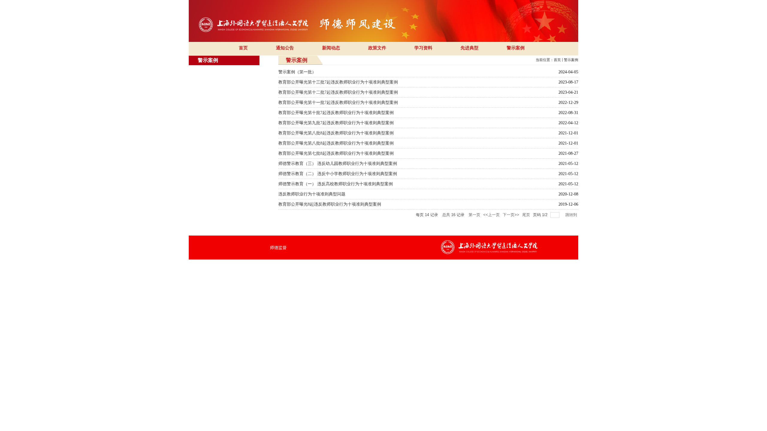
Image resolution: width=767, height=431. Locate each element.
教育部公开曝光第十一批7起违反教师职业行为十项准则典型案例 (338, 102)
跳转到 (571, 215)
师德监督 (278, 247)
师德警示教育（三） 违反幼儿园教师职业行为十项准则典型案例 (337, 163)
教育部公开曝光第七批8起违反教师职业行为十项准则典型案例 (336, 153)
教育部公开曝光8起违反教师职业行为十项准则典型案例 (329, 204)
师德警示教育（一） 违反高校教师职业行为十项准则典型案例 (335, 184)
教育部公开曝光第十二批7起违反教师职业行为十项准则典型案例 (338, 92)
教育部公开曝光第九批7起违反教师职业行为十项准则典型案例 (336, 123)
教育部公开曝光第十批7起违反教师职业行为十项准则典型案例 (336, 112)
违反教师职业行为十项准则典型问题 (311, 194)
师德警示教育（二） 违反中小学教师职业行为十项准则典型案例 (337, 174)
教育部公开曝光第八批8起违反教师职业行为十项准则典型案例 (336, 133)
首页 (557, 60)
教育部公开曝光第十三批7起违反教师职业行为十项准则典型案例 (338, 82)
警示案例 (571, 60)
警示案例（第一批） (297, 72)
